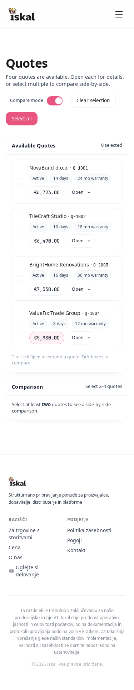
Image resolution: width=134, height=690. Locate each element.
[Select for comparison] (19, 181)
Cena (15, 547)
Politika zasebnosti (89, 530)
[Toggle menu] (119, 14)
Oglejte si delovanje (27, 571)
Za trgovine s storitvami (24, 534)
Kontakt (76, 550)
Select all (21, 118)
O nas (16, 557)
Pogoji (74, 540)
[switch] (55, 100)
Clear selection (93, 100)
